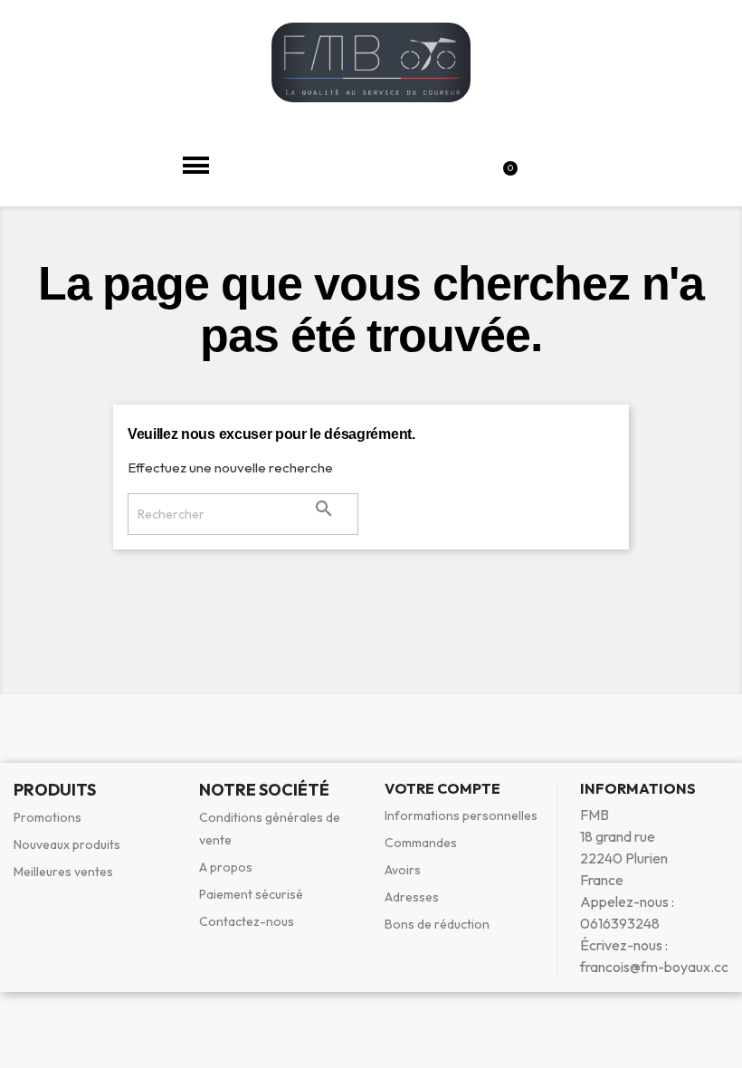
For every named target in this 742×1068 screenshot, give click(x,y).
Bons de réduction (437, 924)
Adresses (412, 897)
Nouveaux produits (67, 844)
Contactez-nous (246, 921)
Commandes (421, 842)
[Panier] (513, 164)
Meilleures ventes (63, 871)
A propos (225, 867)
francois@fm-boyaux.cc (654, 967)
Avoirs (403, 870)
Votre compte (442, 788)
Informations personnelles (461, 815)
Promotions (47, 817)
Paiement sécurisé (251, 894)
